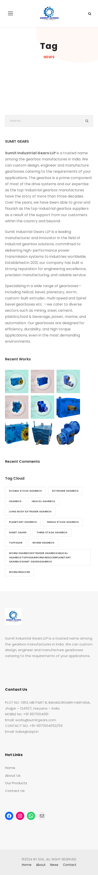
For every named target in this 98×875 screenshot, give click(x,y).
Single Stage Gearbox (63, 522)
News (54, 864)
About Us (13, 775)
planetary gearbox (23, 522)
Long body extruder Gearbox (30, 511)
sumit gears (17, 532)
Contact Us (15, 790)
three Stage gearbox (51, 532)
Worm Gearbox (43, 542)
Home (10, 767)
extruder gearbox (65, 491)
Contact (69, 864)
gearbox (15, 501)
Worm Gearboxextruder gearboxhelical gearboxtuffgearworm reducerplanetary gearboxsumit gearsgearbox (40, 557)
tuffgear (15, 542)
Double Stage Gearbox (25, 491)
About (41, 864)
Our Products (16, 783)
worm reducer (19, 572)
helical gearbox (43, 501)
